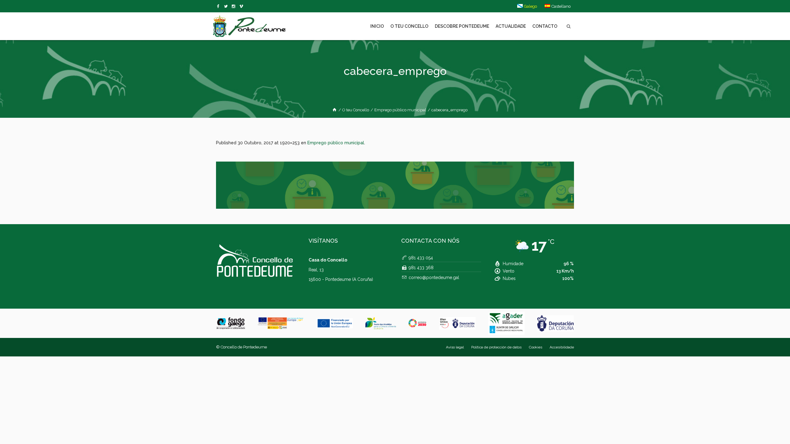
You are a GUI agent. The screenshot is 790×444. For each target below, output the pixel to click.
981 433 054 (421, 257)
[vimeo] (227, 6)
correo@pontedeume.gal (434, 277)
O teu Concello (355, 110)
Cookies (535, 347)
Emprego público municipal (400, 110)
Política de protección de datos (496, 347)
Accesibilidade (562, 347)
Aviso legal (455, 347)
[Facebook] (219, 6)
